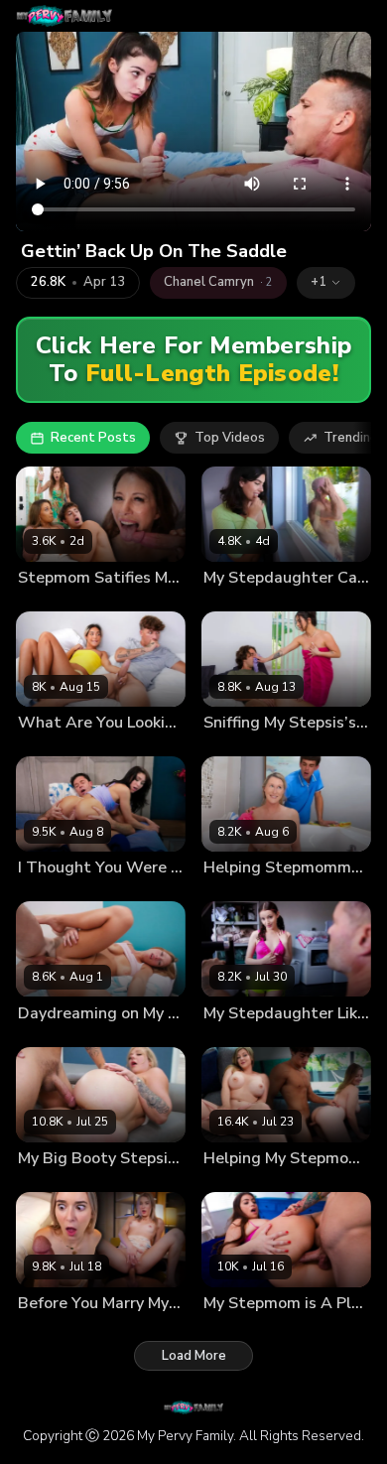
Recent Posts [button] (93, 438)
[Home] (64, 16)
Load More (194, 1356)
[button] (326, 283)
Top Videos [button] (229, 438)
